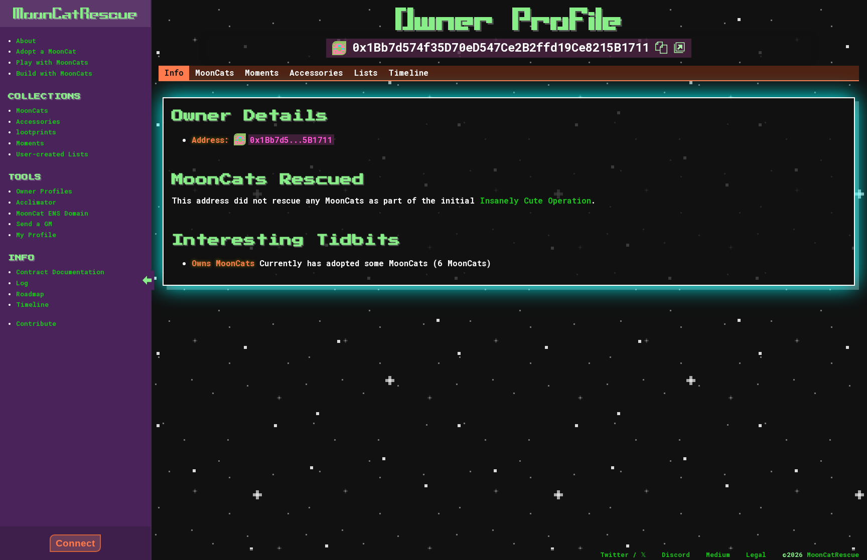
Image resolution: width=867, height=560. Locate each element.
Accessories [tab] (316, 72)
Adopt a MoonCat (46, 51)
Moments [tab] (261, 72)
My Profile (36, 235)
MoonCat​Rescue (75, 13)
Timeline (32, 304)
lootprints (36, 132)
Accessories (38, 121)
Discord (676, 554)
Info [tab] (174, 72)
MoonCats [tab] (214, 72)
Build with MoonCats (54, 73)
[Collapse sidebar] (147, 280)
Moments (30, 143)
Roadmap (30, 294)
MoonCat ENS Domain (52, 213)
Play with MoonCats (52, 62)
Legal (756, 554)
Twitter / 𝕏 (623, 554)
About (26, 41)
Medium (718, 554)
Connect (75, 543)
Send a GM (34, 224)
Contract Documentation (60, 272)
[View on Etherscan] (676, 47)
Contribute (36, 323)
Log (22, 283)
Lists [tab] (365, 72)
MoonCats (32, 110)
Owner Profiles (44, 191)
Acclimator (36, 202)
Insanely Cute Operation (535, 200)
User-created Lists (52, 154)
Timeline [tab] (408, 72)
